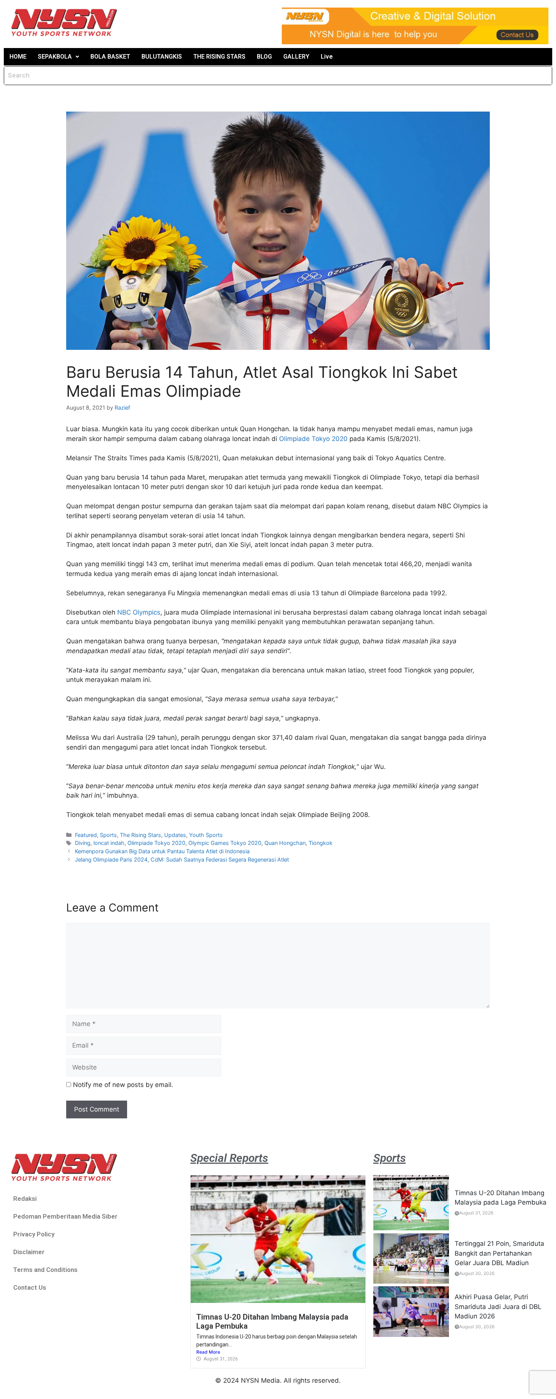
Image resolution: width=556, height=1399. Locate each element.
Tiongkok (320, 843)
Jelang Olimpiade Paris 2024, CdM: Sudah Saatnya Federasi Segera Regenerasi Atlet (182, 859)
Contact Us (29, 1287)
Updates (175, 835)
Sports (108, 835)
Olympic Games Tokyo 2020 (224, 843)
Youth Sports (206, 835)
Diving (82, 843)
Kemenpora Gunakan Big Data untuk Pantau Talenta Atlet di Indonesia (162, 851)
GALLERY (296, 56)
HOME (17, 56)
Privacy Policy (33, 1234)
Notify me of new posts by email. (123, 1084)
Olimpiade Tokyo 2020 (313, 439)
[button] (58, 56)
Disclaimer (29, 1252)
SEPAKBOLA (55, 56)
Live (327, 56)
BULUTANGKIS (161, 56)
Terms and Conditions (45, 1269)
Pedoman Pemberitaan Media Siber (65, 1216)
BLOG (264, 56)
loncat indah (108, 843)
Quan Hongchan (285, 843)
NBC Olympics (138, 612)
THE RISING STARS (219, 56)
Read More (208, 1352)
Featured (86, 835)
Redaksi (25, 1198)
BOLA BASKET (110, 56)
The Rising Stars (140, 835)
